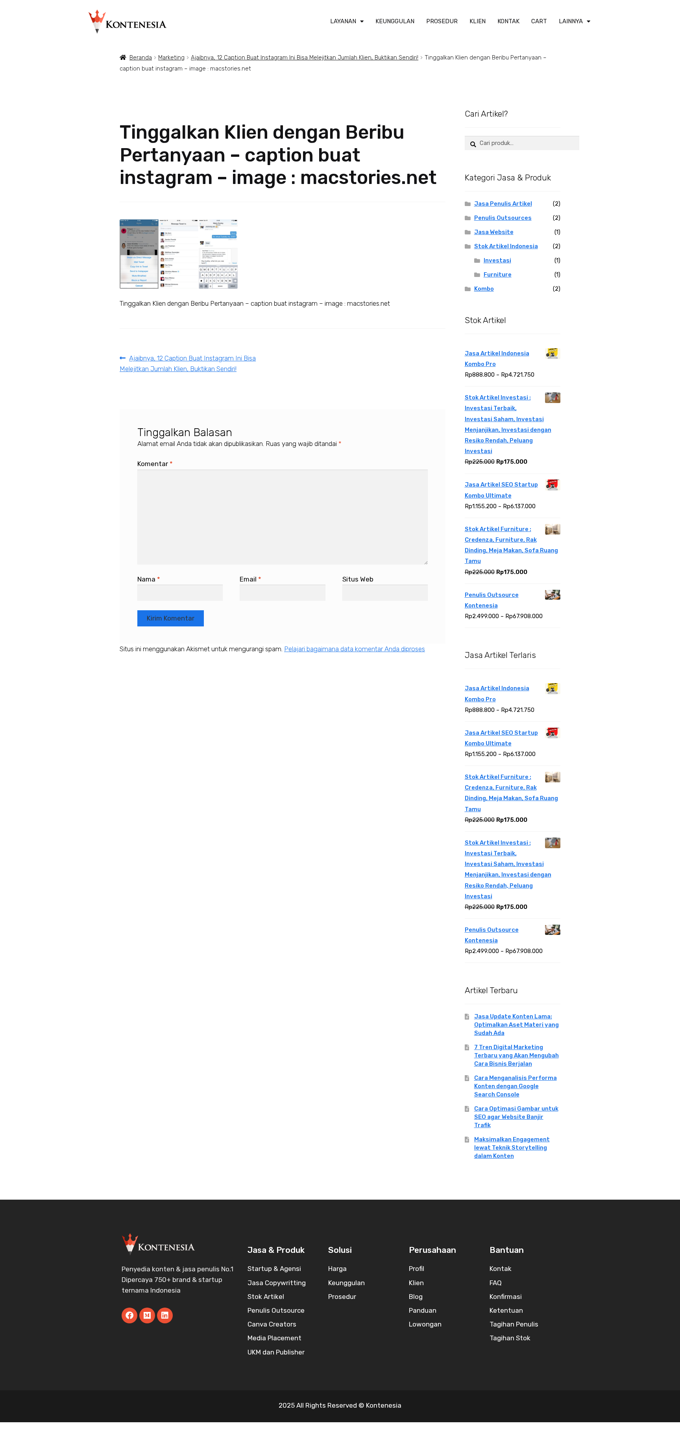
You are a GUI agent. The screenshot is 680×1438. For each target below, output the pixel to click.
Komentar (155, 464)
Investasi (497, 260)
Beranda (140, 57)
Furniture (498, 274)
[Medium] (147, 1315)
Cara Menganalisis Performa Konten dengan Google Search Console (515, 1086)
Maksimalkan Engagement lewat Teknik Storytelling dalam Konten (512, 1147)
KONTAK (508, 21)
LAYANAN (343, 21)
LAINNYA (571, 21)
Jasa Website (494, 232)
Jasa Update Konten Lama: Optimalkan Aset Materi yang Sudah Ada (516, 1025)
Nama (148, 579)
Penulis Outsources (503, 217)
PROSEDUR (442, 21)
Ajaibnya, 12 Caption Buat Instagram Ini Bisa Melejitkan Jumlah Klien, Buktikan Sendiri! (304, 57)
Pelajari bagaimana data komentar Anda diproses (354, 649)
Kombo (484, 288)
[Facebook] (129, 1315)
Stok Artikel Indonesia (506, 246)
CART (539, 21)
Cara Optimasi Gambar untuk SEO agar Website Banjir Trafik (516, 1117)
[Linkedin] (165, 1315)
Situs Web (357, 579)
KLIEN (477, 21)
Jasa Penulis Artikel (503, 203)
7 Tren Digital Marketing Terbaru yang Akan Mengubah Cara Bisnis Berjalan (516, 1055)
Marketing (171, 57)
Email (250, 579)
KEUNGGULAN (394, 21)
